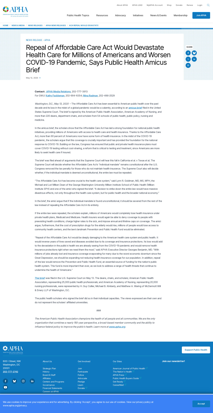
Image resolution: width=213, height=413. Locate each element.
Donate (179, 5)
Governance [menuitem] (49, 385)
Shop (169, 5)
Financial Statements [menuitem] (52, 388)
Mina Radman (90, 95)
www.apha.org (117, 326)
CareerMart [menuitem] (118, 385)
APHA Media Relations (58, 91)
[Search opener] (208, 5)
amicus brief (135, 107)
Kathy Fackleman (55, 95)
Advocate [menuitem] (82, 378)
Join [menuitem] (80, 368)
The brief (40, 278)
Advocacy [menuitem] (120, 15)
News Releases (35, 25)
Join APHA (201, 15)
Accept (201, 403)
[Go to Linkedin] (194, 59)
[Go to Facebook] (188, 52)
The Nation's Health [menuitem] (122, 372)
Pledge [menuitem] (81, 382)
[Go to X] (188, 59)
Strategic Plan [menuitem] (49, 368)
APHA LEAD (137, 5)
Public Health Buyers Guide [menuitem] (126, 378)
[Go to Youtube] (5, 387)
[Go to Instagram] (23, 381)
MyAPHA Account (155, 5)
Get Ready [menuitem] (118, 382)
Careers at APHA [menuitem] (51, 391)
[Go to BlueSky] (194, 52)
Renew (190, 5)
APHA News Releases (56, 25)
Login (199, 5)
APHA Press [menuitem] (118, 375)
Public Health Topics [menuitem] (78, 15)
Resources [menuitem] (102, 15)
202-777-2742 (10, 371)
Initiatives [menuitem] (138, 15)
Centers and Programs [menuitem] (53, 382)
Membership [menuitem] (180, 15)
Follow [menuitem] (81, 375)
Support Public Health (196, 350)
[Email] (188, 65)
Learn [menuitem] (80, 385)
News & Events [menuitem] (158, 15)
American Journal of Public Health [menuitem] (129, 368)
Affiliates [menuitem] (47, 378)
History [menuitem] (46, 372)
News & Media (18, 25)
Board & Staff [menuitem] (49, 375)
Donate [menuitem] (81, 388)
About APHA (122, 5)
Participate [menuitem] (83, 372)
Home (5, 25)
